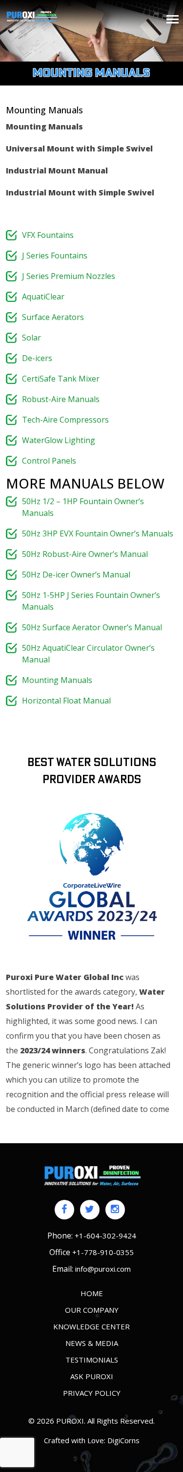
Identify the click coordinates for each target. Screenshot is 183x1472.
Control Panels (49, 460)
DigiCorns (123, 1440)
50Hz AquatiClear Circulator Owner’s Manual (88, 653)
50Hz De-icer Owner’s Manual (76, 574)
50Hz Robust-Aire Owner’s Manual (85, 554)
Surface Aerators (53, 317)
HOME (92, 1293)
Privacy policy (92, 1393)
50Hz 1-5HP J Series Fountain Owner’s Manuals (91, 601)
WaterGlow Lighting (58, 440)
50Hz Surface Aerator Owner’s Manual (92, 627)
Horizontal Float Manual (66, 700)
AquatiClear (43, 296)
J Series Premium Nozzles (68, 276)
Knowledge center (91, 1326)
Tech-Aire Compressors (65, 419)
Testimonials (91, 1360)
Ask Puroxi (91, 1376)
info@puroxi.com (103, 1269)
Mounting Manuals (57, 680)
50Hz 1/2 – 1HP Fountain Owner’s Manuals (83, 507)
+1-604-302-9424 (105, 1235)
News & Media (91, 1343)
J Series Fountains (54, 255)
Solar (31, 337)
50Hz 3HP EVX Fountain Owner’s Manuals (97, 533)
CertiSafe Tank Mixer (61, 378)
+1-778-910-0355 (103, 1252)
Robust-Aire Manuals (61, 399)
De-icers (37, 358)
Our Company (92, 1310)
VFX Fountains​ (48, 235)
